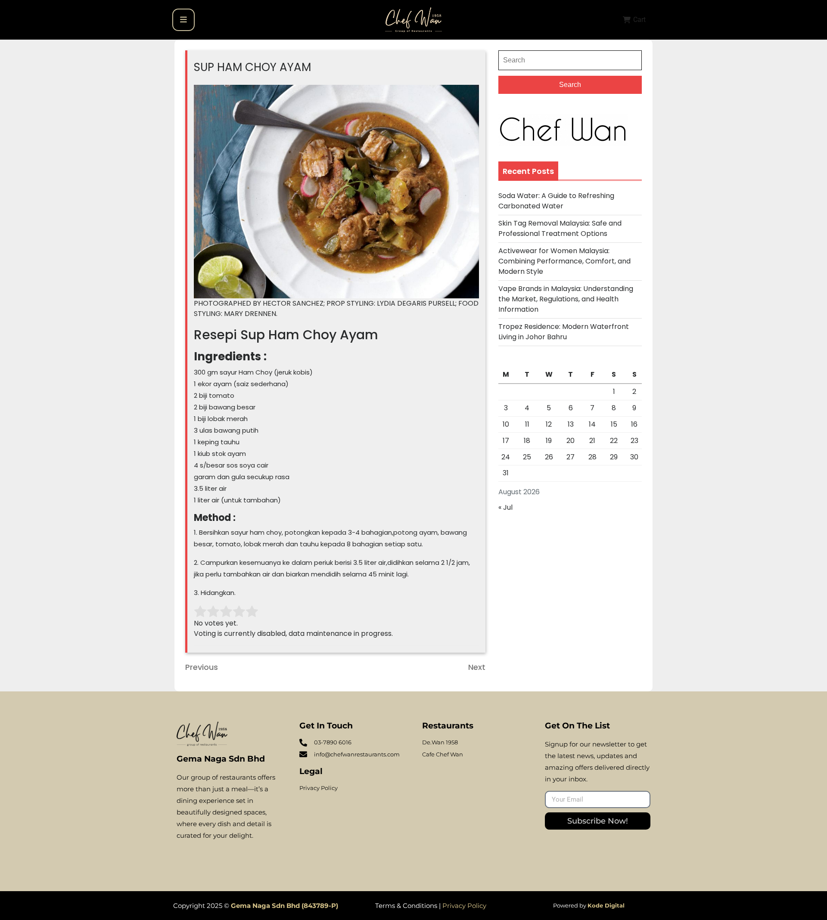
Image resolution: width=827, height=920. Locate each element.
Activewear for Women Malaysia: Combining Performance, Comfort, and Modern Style (564, 261)
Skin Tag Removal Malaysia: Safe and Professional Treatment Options (560, 228)
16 (634, 424)
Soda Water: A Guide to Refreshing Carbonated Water (556, 201)
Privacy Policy (464, 905)
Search (570, 84)
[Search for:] (570, 60)
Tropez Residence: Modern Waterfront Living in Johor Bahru (563, 332)
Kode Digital (606, 905)
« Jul (505, 507)
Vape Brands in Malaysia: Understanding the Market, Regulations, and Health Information (565, 299)
